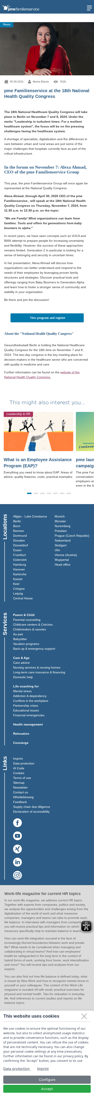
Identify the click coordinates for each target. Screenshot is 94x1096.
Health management (28, 724)
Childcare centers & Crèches (33, 624)
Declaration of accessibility (31, 811)
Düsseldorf (20, 545)
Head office (62, 564)
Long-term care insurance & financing (39, 672)
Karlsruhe (19, 574)
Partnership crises (25, 705)
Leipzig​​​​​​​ (18, 593)
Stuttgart (60, 545)
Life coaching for (26, 686)
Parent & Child (24, 615)
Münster (60, 521)
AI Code (18, 768)
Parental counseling (26, 619)
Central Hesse (23, 598)
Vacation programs (26, 644)
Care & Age (21, 658)
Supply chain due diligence (31, 806)
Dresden (19, 540)
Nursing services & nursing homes (36, 667)
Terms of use (22, 778)
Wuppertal (62, 559)
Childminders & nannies (29, 629)
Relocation (21, 733)
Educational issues (26, 710)
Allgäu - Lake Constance (30, 516)
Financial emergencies (28, 715)
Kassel (17, 579)
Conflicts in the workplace (30, 700)
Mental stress (22, 691)
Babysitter (20, 639)
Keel (16, 584)
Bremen (18, 531)
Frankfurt (19, 555)
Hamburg (19, 564)
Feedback (20, 802)
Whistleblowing (23, 797)
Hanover (19, 569)
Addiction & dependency (30, 696)
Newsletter (20, 787)
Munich (60, 516)
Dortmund (20, 535)
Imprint (18, 758)
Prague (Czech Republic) (72, 535)
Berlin (17, 521)
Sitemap (18, 782)
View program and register (57, 317)
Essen (17, 550)
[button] (29, 493)
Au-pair (18, 634)
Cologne (19, 588)
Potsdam (61, 531)
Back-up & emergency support (34, 648)
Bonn (16, 526)
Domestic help (23, 677)
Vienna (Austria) (66, 555)
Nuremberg (62, 526)
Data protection (23, 763)
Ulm (57, 550)
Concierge (20, 743)
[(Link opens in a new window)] (17, 822)
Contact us (20, 792)
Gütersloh (20, 559)
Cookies (18, 773)
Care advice (21, 662)
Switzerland (63, 540)
